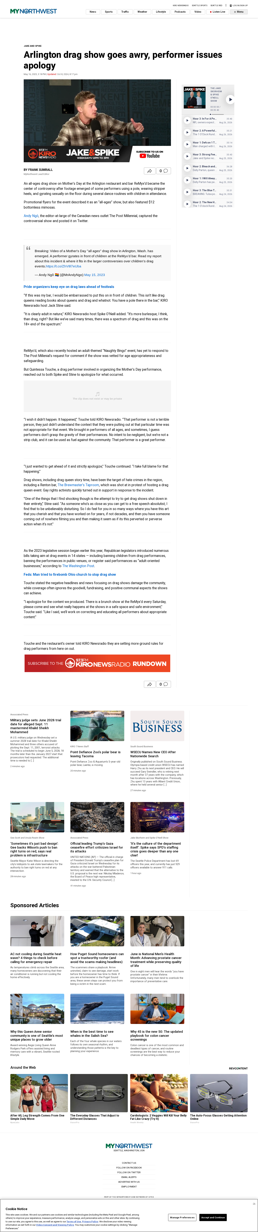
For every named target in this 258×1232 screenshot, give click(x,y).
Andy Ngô (31, 216)
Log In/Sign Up (240, 5)
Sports (109, 11)
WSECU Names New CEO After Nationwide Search (153, 754)
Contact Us (129, 1162)
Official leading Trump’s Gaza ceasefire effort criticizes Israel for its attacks (96, 847)
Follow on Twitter (129, 1172)
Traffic (125, 11)
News (93, 11)
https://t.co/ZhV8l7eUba (63, 266)
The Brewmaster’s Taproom (78, 485)
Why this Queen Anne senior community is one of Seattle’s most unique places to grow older (36, 1036)
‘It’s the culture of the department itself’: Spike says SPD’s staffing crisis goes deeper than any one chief (155, 849)
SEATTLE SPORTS (199, 5)
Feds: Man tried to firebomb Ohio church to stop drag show (70, 575)
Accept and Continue (213, 1217)
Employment (129, 1186)
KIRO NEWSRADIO (181, 5)
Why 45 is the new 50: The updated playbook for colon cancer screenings (156, 1036)
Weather (142, 11)
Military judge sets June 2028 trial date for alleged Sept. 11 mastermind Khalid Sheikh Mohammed (35, 726)
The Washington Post (78, 566)
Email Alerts (129, 1177)
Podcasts (180, 11)
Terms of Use (74, 1221)
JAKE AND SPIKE (32, 46)
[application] (97, 120)
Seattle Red (216, 5)
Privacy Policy (90, 1221)
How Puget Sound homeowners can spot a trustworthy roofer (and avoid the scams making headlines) (97, 958)
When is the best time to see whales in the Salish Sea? (92, 1033)
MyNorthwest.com (126, 1197)
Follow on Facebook (129, 1167)
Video (197, 11)
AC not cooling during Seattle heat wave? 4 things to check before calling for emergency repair (35, 958)
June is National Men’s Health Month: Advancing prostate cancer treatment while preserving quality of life (156, 960)
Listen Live (218, 11)
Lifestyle (161, 11)
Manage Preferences (182, 1217)
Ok (254, 1204)
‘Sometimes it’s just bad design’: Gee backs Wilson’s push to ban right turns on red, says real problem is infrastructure (34, 849)
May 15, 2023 (94, 275)
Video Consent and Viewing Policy (55, 1225)
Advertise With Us (129, 1181)
